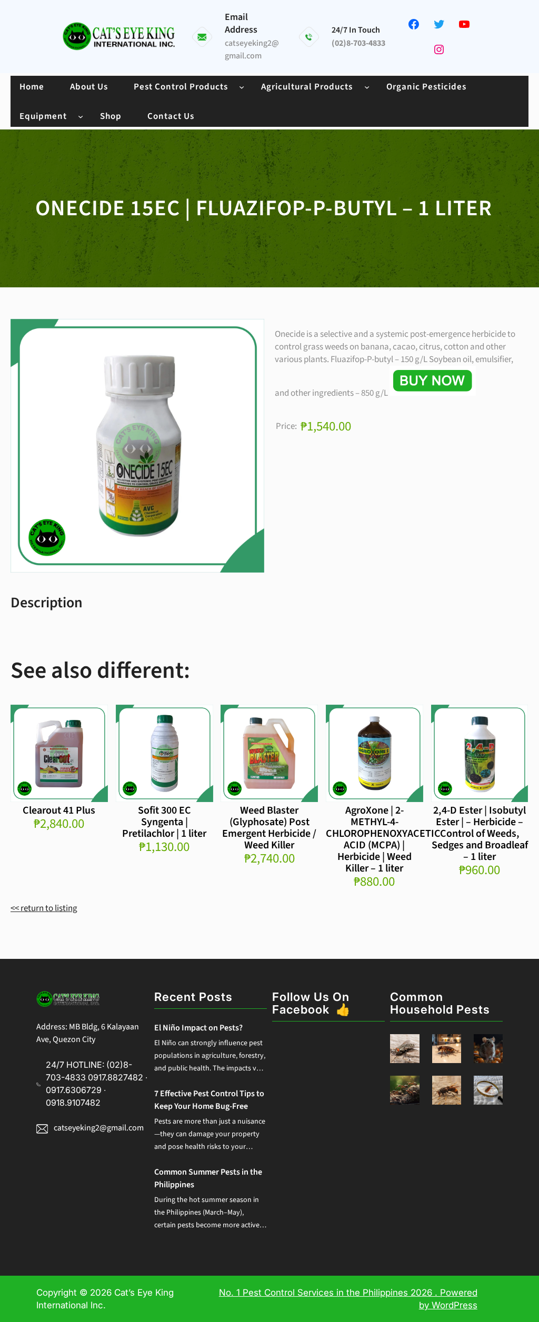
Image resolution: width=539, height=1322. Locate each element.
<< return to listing (44, 908)
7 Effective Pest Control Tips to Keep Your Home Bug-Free (209, 1100)
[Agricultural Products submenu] (367, 86)
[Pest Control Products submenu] (241, 86)
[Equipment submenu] (80, 115)
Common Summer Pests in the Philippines (208, 1178)
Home (31, 87)
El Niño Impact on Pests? (198, 1028)
